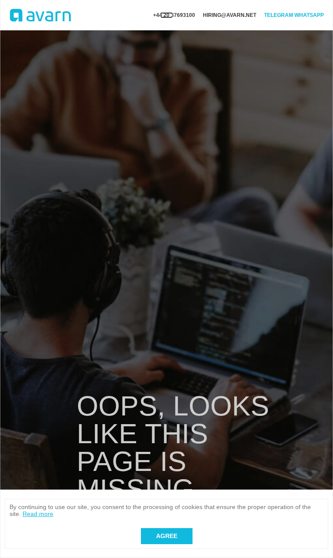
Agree (166, 535)
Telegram (278, 15)
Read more (38, 513)
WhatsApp (309, 15)
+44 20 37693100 (174, 15)
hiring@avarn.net (229, 15)
